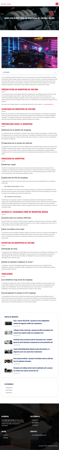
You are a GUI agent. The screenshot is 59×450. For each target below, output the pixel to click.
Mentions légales (6, 446)
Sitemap (13, 446)
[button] (57, 4)
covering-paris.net (48, 104)
